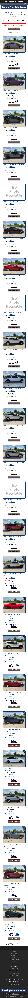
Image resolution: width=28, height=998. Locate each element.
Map (17, 984)
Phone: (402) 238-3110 (14, 983)
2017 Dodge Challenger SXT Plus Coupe (13, 615)
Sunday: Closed (14, 975)
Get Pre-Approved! (9, 59)
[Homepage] (14, 7)
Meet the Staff (14, 960)
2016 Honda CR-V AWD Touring (11, 654)
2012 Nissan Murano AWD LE (14, 462)
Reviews (14, 958)
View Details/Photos (14, 68)
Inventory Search (14, 28)
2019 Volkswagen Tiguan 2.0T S (12, 884)
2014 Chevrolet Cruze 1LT (12, 201)
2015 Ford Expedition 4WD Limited (13, 730)
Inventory (14, 954)
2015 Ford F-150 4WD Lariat (13, 313)
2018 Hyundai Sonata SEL (12, 499)
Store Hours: (14, 966)
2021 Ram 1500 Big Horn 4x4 (14, 164)
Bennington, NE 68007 (14, 981)
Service (14, 962)
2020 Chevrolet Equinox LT (13, 128)
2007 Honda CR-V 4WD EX (12, 807)
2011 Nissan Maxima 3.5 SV (13, 238)
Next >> (20, 32)
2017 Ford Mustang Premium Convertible (14, 769)
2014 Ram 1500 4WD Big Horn (12, 574)
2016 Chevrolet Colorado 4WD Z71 (12, 845)
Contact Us (14, 964)
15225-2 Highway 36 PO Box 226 (14, 979)
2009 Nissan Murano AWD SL (14, 425)
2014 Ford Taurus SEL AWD (13, 692)
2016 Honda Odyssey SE (12, 91)
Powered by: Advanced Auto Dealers (13, 996)
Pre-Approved (14, 956)
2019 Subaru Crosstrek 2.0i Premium (13, 923)
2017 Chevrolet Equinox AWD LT (14, 351)
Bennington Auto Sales (14, 978)
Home (14, 952)
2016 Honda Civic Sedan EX (13, 53)
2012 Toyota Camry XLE (12, 275)
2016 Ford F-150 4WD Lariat (13, 536)
